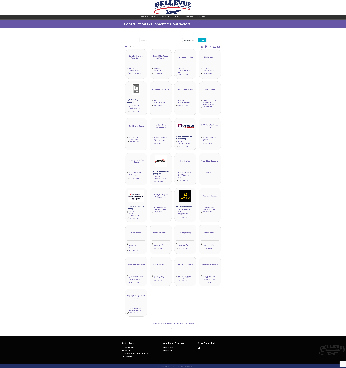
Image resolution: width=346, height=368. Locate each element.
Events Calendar (167, 323)
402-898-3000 (129, 347)
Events (177, 17)
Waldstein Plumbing (184, 206)
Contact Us (201, 17)
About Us (144, 17)
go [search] (203, 40)
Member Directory (169, 350)
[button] (126, 46)
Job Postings (183, 323)
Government (166, 17)
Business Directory (157, 323)
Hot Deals (176, 323)
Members (154, 17)
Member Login (168, 347)
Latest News (188, 17)
